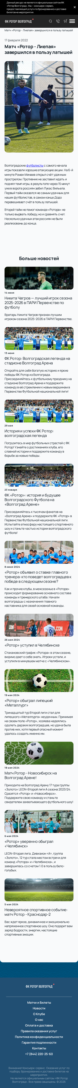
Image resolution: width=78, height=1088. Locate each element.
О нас (39, 1020)
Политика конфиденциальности (39, 1037)
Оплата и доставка (39, 1025)
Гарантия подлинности (39, 1042)
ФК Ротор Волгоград (18, 21)
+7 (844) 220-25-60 (39, 1054)
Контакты (39, 1048)
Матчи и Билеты (39, 1002)
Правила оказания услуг (39, 1031)
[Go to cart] (65, 21)
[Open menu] (72, 21)
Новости (39, 1008)
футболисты (34, 165)
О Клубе (39, 1014)
